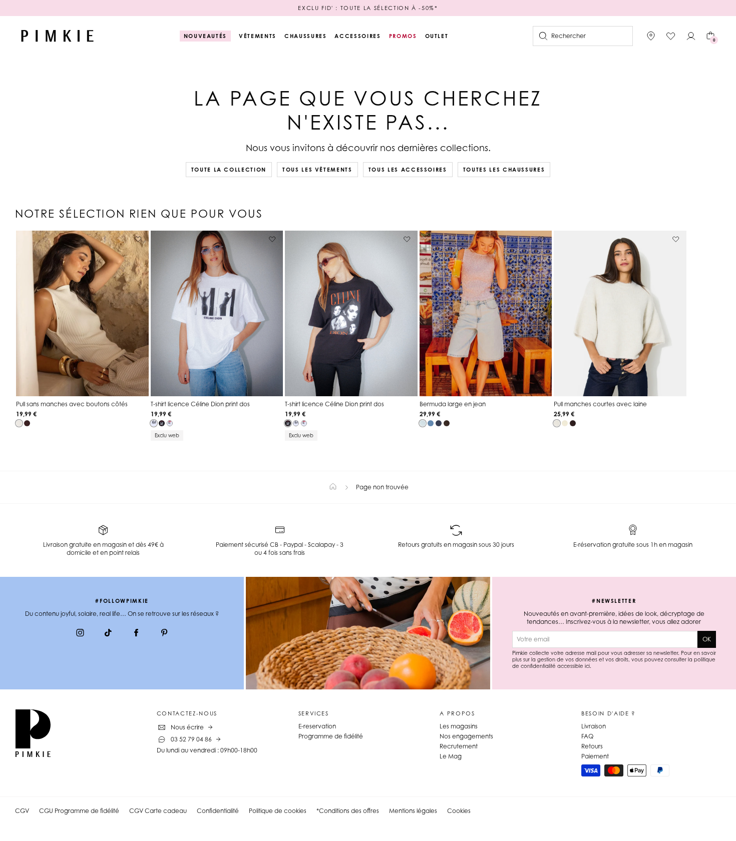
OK (706, 639)
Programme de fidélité (330, 736)
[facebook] (136, 634)
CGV (22, 810)
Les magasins (459, 726)
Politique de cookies (277, 810)
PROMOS (403, 36)
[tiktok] (108, 634)
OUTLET (437, 36)
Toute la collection (228, 169)
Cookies (459, 810)
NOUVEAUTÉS (205, 36)
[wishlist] (671, 36)
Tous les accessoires (408, 169)
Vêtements (257, 36)
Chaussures (305, 36)
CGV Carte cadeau (158, 810)
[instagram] (80, 634)
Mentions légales (413, 810)
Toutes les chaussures (504, 169)
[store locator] (651, 36)
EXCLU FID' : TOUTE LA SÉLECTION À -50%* (368, 8)
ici (587, 666)
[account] (691, 36)
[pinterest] (164, 634)
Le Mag (451, 756)
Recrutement (459, 746)
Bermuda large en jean (453, 404)
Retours (592, 746)
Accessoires (357, 36)
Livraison (593, 726)
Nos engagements (466, 736)
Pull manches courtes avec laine (600, 404)
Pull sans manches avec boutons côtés (72, 404)
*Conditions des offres (347, 810)
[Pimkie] (57, 36)
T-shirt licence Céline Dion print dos (200, 404)
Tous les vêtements (317, 169)
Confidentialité (218, 810)
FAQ (587, 736)
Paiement (595, 756)
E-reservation (317, 726)
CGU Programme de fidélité (79, 810)
